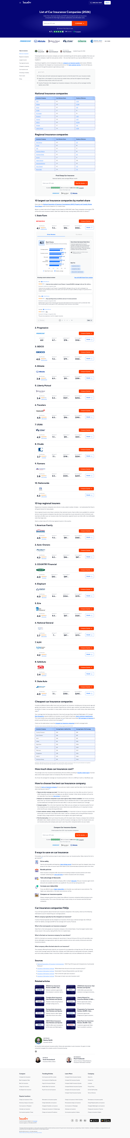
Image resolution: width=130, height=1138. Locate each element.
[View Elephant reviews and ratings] (40, 589)
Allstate (38, 104)
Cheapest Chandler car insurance (50, 1106)
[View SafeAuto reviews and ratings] (40, 667)
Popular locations (24, 1096)
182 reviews (44, 597)
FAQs (20, 79)
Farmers (38, 119)
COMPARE (78, 23)
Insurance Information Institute (45, 968)
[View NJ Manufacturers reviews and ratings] (40, 648)
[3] (62, 719)
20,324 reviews (44, 360)
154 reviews (44, 655)
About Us (90, 1077)
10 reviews (44, 457)
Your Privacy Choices (37, 1132)
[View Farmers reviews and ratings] (40, 469)
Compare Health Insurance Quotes (73, 1083)
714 (77, 169)
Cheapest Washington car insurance (96, 1106)
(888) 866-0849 (97, 2)
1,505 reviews (44, 636)
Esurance (38, 116)
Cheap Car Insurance (24, 1086)
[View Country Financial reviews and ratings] (40, 570)
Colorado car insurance (24, 1109)
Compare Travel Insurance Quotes (73, 1093)
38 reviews (44, 694)
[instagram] (81, 1120)
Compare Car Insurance (24, 1077)
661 (77, 154)
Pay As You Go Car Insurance (49, 1089)
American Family (40, 154)
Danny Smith (41, 52)
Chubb (37, 110)
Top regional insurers (24, 63)
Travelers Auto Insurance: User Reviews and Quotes (54, 998)
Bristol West (39, 169)
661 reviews (44, 538)
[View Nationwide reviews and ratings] (40, 489)
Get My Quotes (80, 835)
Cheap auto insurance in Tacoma (95, 1109)
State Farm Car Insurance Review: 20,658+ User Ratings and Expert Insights (86, 1022)
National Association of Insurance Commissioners (50, 964)
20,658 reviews (44, 229)
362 (77, 125)
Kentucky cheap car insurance (26, 1102)
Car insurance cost (23, 69)
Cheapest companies (24, 66)
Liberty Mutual (39, 128)
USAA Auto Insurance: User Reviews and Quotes (86, 986)
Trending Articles (47, 1074)
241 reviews (44, 675)
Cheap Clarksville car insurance (49, 1102)
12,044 (77, 104)
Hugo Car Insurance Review (48, 1083)
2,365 (77, 101)
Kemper (38, 125)
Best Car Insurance (23, 1083)
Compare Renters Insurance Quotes (73, 1086)
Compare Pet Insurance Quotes (72, 1080)
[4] (49, 788)
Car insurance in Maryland (25, 1106)
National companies (23, 53)
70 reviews (44, 577)
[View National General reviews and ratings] (40, 628)
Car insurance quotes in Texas (26, 1112)
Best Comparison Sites (24, 1080)
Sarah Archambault (53, 52)
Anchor (38, 157)
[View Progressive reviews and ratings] (40, 333)
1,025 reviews (44, 496)
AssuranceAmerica (40, 163)
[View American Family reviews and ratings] (40, 531)
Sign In (107, 2)
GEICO (38, 122)
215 (77, 142)
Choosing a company (24, 72)
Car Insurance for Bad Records (49, 1080)
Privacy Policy (91, 1086)
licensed (35, 1121)
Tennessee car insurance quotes (95, 1099)
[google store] (106, 1120)
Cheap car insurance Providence (49, 1112)
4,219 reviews (44, 438)
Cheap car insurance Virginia (94, 1112)
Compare (22, 1074)
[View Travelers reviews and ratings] (40, 411)
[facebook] (72, 1120)
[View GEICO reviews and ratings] (40, 352)
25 (71, 320)
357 (77, 166)
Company (91, 1074)
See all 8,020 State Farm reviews (83, 277)
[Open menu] (20, 2)
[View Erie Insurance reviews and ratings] (40, 609)
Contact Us (90, 1080)
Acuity (37, 145)
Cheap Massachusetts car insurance (96, 1102)
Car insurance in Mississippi (71, 1106)
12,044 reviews (44, 379)
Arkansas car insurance (70, 1109)
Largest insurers (23, 60)
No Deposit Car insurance (25, 1089)
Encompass (39, 113)
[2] (38, 710)
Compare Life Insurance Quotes (72, 1089)
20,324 (78, 122)
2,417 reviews (44, 477)
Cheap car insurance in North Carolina (74, 1099)
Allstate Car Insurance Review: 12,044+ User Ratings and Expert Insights (55, 987)
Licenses (90, 1083)
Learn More (68, 1074)
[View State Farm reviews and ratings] (40, 221)
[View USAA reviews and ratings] (40, 430)
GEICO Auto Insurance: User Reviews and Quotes (54, 1022)
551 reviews (44, 616)
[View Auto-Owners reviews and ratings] (40, 550)
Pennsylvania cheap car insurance (73, 1102)
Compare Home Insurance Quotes (73, 1077)
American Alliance (40, 151)
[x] (76, 1120)
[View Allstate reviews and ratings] (40, 372)
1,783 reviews (44, 418)
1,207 (77, 116)
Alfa (37, 148)
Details (88, 227)
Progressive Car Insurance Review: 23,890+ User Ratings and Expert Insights (86, 1010)
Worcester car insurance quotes (49, 1099)
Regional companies (24, 57)
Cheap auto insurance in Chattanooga (51, 1109)
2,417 (77, 119)
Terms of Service (92, 1093)
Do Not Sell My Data (92, 1089)
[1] (89, 211)
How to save (22, 76)
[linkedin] (85, 1120)
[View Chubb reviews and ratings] (40, 450)
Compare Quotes (85, 221)
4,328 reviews (44, 399)
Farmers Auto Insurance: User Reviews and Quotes (54, 1010)
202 (77, 107)
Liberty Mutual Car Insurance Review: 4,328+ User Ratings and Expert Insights (85, 998)
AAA (37, 101)
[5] (41, 857)
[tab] (51, 235)
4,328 (77, 128)
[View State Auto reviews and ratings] (40, 687)
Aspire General (39, 160)
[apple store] (94, 1120)
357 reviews (44, 558)
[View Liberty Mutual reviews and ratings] (40, 391)
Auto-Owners (39, 166)
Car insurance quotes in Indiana (72, 1112)
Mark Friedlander (67, 52)
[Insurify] (27, 2)
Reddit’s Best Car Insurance (48, 1086)
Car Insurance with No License (49, 1077)
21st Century (39, 142)
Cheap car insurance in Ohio (25, 1099)
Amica (37, 107)
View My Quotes (80, 183)
